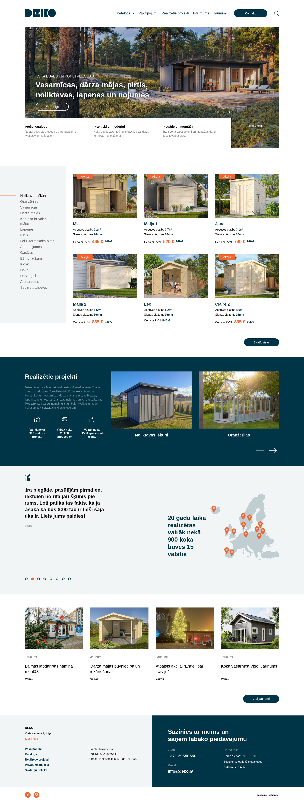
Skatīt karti (31, 738)
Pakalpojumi (147, 13)
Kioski (24, 264)
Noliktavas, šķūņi (33, 196)
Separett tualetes (33, 287)
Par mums (201, 13)
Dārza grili (28, 276)
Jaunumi (220, 13)
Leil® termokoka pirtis (37, 241)
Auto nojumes (31, 247)
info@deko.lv (180, 771)
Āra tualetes (29, 282)
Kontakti (250, 13)
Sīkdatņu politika (36, 770)
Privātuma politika (37, 764)
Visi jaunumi (261, 698)
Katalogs (123, 13)
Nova (24, 270)
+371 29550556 (182, 756)
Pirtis (24, 235)
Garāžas (27, 253)
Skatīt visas (262, 342)
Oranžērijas (29, 201)
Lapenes (27, 229)
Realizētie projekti (175, 13)
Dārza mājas (30, 213)
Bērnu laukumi (31, 258)
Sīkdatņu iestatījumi (268, 795)
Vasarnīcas (29, 207)
